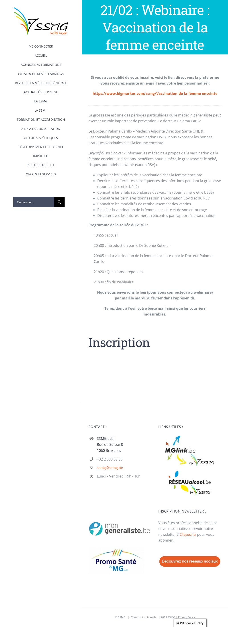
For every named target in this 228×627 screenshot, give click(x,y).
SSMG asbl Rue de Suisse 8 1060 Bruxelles (110, 444)
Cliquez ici (187, 534)
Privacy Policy (186, 617)
